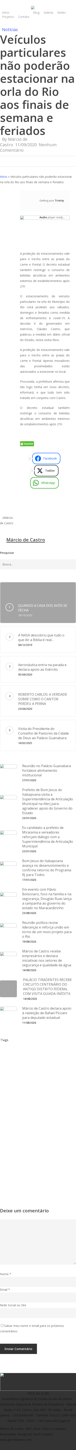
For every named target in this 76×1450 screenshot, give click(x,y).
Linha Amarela (43, 1123)
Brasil (6, 1061)
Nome (5, 1274)
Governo (31, 1105)
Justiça (38, 1114)
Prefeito (7, 1140)
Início (3, 177)
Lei (24, 1123)
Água (51, 1175)
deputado (9, 1078)
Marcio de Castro (14, 1131)
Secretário (65, 1158)
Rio (55, 1140)
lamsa (55, 1114)
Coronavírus (10, 1070)
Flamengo (61, 1096)
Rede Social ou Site (13, 1305)
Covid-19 (32, 1070)
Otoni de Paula (44, 1131)
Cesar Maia (57, 1061)
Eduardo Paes (11, 1096)
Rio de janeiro (12, 1149)
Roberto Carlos (39, 1149)
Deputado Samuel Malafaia (20, 1087)
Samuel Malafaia (39, 1158)
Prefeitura (27, 1140)
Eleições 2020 (37, 1096)
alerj (19, 1052)
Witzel (37, 1175)
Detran (51, 1087)
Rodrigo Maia (11, 1158)
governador (10, 1105)
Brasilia (22, 1061)
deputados (30, 1078)
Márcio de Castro (25, 539)
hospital (50, 1105)
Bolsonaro (62, 1052)
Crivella (61, 1070)
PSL (43, 1140)
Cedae (38, 1061)
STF (47, 1167)
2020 (5, 1052)
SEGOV (7, 1167)
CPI (47, 1070)
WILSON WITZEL (13, 1175)
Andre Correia (38, 1052)
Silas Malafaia (28, 1167)
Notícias (10, 29)
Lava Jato (8, 1123)
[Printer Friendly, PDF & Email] (27, 445)
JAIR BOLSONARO (14, 1114)
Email (5, 1290)
